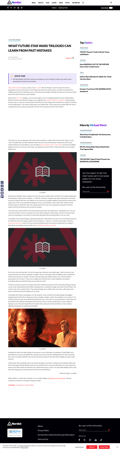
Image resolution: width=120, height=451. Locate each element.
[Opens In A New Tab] (14, 431)
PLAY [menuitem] (47, 3)
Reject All (91, 447)
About (40, 426)
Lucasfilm (19, 385)
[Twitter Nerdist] (11, 8)
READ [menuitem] (34, 3)
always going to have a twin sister (51, 145)
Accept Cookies (104, 447)
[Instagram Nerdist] (14, 8)
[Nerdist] (14, 2)
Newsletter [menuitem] (62, 8)
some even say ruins (15, 223)
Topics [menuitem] (54, 8)
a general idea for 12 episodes (55, 100)
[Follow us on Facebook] (79, 440)
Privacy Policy (43, 430)
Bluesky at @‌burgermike (57, 378)
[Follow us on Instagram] (90, 440)
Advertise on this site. (15, 435)
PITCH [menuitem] (67, 3)
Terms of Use (43, 439)
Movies (83, 60)
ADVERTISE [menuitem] (76, 3)
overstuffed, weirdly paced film (46, 225)
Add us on (68, 58)
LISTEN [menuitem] (54, 3)
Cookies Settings (79, 447)
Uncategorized (15, 40)
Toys (82, 72)
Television (84, 48)
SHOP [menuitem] (61, 3)
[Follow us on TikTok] (101, 440)
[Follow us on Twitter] (84, 440)
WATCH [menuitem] (40, 3)
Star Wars (19, 98)
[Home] (14, 425)
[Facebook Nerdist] (8, 8)
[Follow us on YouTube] (96, 440)
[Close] (117, 447)
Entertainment (86, 130)
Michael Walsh (14, 57)
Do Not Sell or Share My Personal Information (56, 435)
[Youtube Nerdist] (18, 8)
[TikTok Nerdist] (21, 8)
